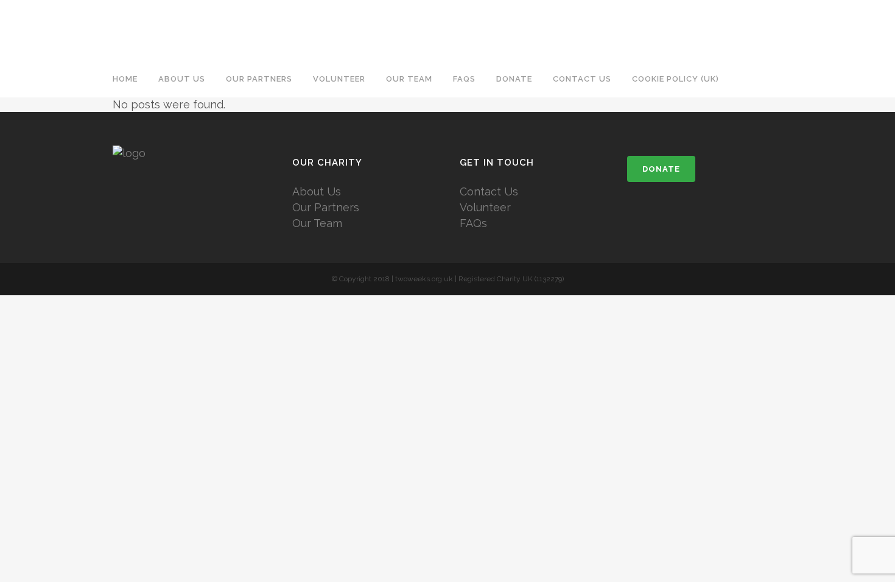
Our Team (317, 223)
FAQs (473, 223)
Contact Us (489, 191)
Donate (661, 169)
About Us (316, 191)
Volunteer (485, 207)
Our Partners (325, 207)
